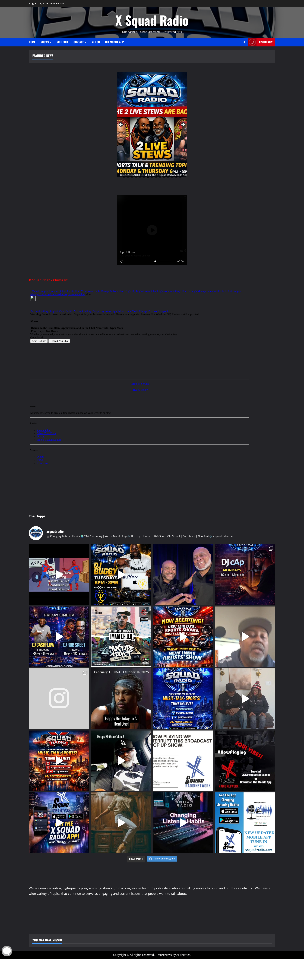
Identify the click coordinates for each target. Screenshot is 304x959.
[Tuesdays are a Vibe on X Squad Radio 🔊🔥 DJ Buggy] (121, 574)
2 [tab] (128, 177)
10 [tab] (160, 177)
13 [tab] (172, 177)
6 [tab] (144, 177)
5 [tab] (140, 177)
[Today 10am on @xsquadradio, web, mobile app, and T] (121, 636)
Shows (45, 42)
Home (32, 42)
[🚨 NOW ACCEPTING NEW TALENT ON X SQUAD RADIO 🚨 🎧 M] (183, 636)
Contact (79, 42)
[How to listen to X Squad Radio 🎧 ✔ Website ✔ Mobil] (183, 822)
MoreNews (165, 955)
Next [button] (183, 124)
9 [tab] (156, 177)
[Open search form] (244, 42)
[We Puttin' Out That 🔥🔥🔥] (245, 822)
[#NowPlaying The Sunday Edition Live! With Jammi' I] (245, 761)
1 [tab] (124, 177)
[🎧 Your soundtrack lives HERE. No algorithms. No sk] (59, 822)
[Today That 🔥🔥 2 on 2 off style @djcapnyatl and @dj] (59, 574)
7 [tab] (148, 177)
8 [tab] (152, 177)
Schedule (62, 42)
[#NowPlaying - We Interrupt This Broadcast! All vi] (183, 761)
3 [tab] (132, 177)
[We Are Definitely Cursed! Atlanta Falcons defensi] (245, 698)
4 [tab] (136, 177)
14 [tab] (176, 177)
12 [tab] (168, 177)
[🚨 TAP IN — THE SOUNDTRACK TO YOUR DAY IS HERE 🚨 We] (183, 698)
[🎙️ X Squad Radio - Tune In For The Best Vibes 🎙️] (59, 761)
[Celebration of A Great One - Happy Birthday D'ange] (121, 698)
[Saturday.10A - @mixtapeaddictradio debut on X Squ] (59, 698)
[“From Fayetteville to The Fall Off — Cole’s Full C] (245, 636)
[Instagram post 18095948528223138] (183, 574)
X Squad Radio (152, 20)
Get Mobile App (114, 42)
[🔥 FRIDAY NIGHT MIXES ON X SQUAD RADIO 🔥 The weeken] (59, 636)
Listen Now (266, 42)
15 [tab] (180, 177)
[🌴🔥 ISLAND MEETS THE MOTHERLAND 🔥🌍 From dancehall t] (121, 822)
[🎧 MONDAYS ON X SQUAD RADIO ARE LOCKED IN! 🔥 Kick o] (245, 574)
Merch (96, 42)
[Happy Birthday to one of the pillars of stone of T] (121, 761)
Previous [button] (121, 124)
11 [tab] (164, 177)
